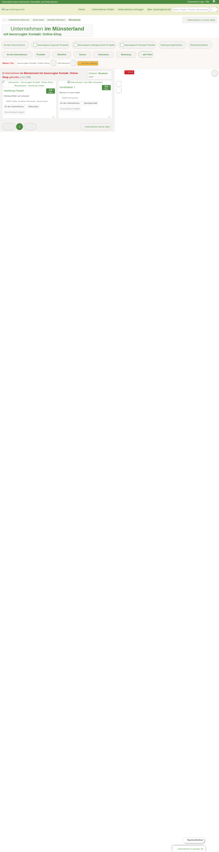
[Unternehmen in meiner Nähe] (118, 90)
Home (81, 9)
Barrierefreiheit (195, 840)
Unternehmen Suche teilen (97, 127)
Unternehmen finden (103, 9)
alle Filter (147, 54)
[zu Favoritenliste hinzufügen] (6, 84)
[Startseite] (4, 19)
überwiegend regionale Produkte (53, 45)
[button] (8, 126)
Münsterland (64, 63)
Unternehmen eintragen (131, 9)
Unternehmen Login (195, 2)
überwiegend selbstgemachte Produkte (96, 45)
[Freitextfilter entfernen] (209, 9)
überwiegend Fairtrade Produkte (140, 45)
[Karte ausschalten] (215, 73)
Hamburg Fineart (14, 90)
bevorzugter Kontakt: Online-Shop (33, 63)
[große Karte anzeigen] (118, 83)
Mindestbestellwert (199, 45)
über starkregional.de (159, 9)
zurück (130, 72)
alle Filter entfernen (89, 63)
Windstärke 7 (67, 87)
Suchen (214, 9)
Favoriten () (190, 849)
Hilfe (207, 2)
